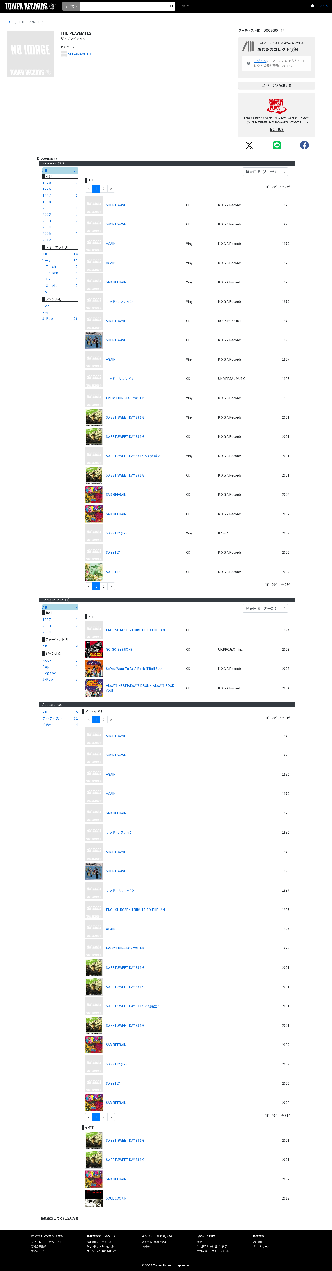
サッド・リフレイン (120, 378)
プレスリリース (261, 1246)
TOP (10, 21)
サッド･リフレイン (119, 301)
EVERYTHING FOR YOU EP (125, 398)
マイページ (37, 1251)
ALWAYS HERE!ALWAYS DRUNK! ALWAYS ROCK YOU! (140, 687)
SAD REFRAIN (116, 282)
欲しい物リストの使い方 (100, 1246)
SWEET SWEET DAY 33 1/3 (125, 417)
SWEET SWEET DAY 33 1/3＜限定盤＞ (133, 455)
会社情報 (257, 1242)
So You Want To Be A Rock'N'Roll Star (134, 668)
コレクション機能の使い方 (101, 1251)
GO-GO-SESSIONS (119, 649)
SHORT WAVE (116, 205)
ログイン (322, 6)
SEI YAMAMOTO (79, 54)
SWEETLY (113, 552)
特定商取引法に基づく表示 (212, 1246)
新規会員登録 (38, 1246)
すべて (69, 6)
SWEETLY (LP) (116, 533)
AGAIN (110, 243)
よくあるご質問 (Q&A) (154, 1242)
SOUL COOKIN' (116, 1198)
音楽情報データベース (99, 1242)
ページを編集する (279, 85)
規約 (199, 1242)
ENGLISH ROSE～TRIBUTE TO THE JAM (135, 630)
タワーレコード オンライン (46, 1242)
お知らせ (147, 1246)
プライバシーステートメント (213, 1251)
